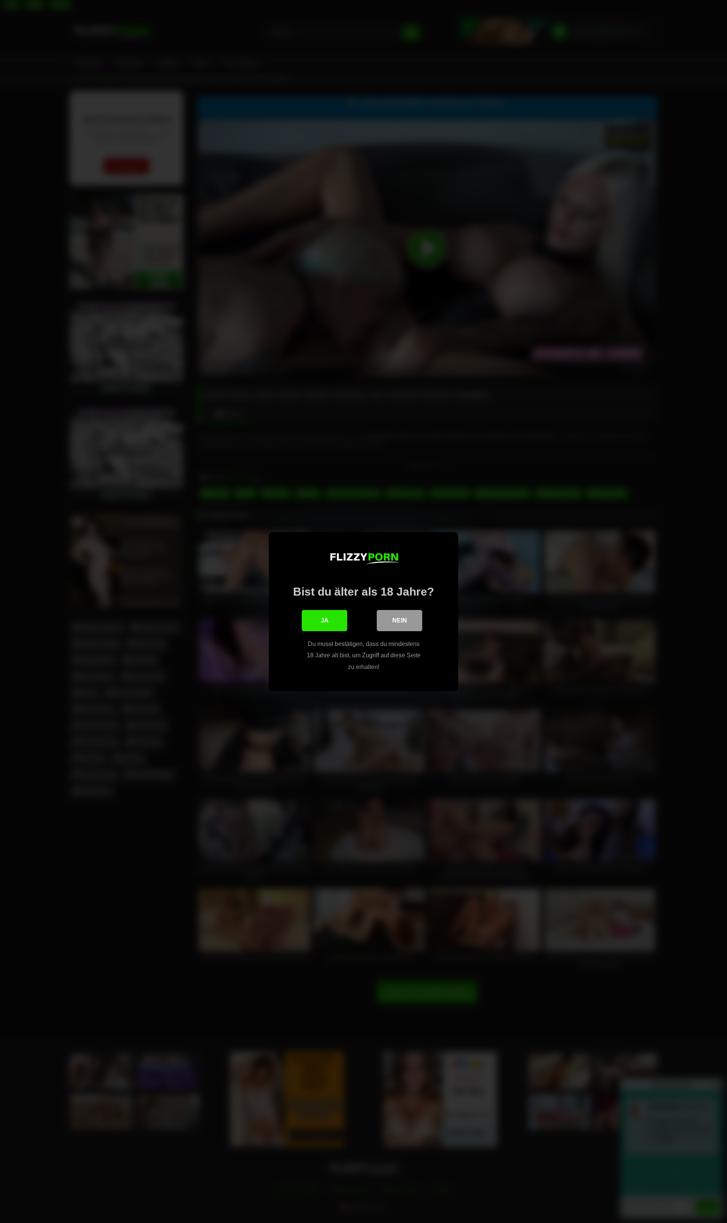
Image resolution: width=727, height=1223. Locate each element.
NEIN (399, 620)
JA (325, 620)
